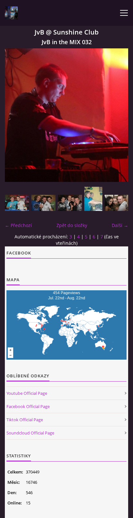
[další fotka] (117, 115)
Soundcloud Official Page (30, 433)
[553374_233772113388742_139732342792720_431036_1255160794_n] (117, 203)
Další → (120, 225)
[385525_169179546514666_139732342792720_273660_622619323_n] (93, 199)
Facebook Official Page (28, 406)
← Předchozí (18, 225)
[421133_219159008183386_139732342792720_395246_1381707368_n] (70, 203)
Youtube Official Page (26, 393)
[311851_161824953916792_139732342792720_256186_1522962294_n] (43, 203)
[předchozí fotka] (15, 115)
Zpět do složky (71, 225)
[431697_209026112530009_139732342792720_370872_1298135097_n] (17, 203)
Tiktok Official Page (24, 420)
